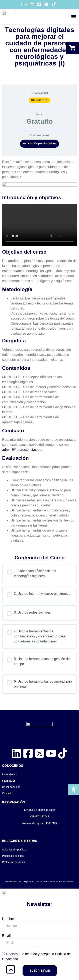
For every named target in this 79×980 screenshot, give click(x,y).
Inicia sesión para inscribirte (39, 143)
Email (6, 936)
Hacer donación (11, 787)
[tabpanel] (39, 353)
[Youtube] (51, 753)
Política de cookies (13, 855)
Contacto (7, 793)
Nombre (8, 919)
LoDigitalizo (27, 881)
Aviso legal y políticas (14, 849)
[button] (73, 16)
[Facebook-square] (28, 753)
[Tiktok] (63, 753)
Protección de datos (13, 862)
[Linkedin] (16, 753)
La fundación (9, 774)
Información (9, 780)
